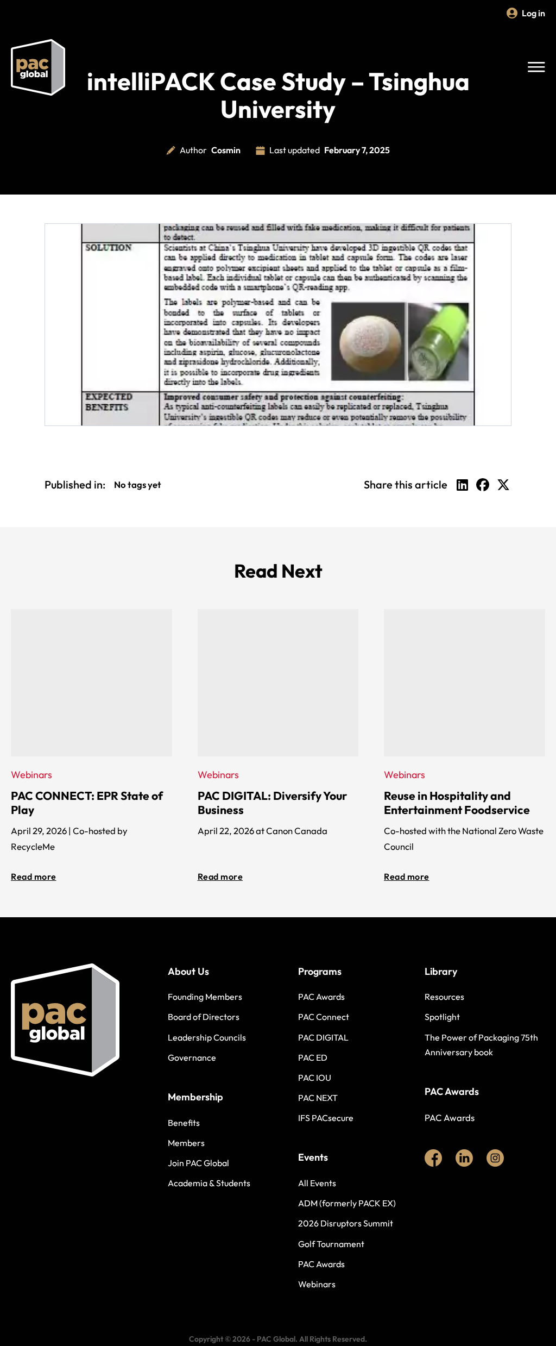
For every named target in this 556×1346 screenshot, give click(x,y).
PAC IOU (314, 1077)
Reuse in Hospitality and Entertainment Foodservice (457, 802)
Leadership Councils (207, 1037)
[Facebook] (483, 485)
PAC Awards (321, 996)
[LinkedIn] (462, 485)
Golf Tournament (331, 1243)
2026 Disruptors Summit (345, 1223)
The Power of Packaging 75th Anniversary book (481, 1044)
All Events (317, 1183)
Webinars (317, 1284)
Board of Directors (203, 1016)
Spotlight (442, 1016)
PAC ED (312, 1057)
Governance (192, 1057)
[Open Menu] (536, 67)
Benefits (184, 1122)
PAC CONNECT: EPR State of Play (87, 802)
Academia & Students (209, 1183)
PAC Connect (323, 1016)
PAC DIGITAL (323, 1037)
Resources (444, 996)
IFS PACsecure (325, 1117)
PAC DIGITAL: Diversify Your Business (272, 802)
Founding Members (205, 996)
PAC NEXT (318, 1097)
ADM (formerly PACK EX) (347, 1203)
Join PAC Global (198, 1162)
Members (186, 1142)
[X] (503, 485)
